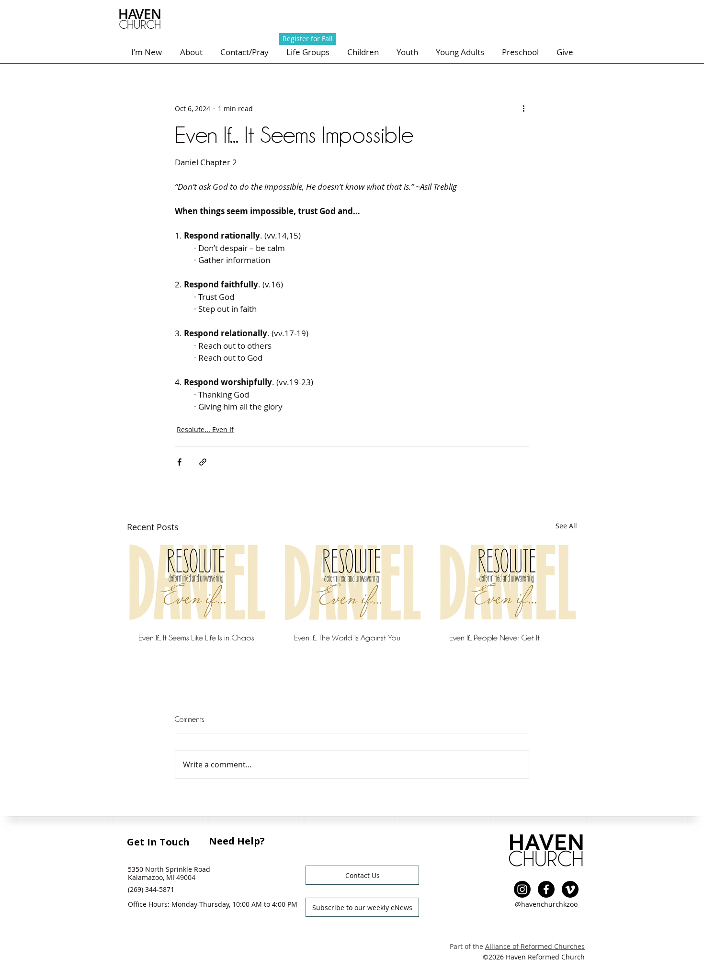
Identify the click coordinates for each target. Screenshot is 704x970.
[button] (244, 52)
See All (566, 525)
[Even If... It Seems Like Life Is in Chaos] (196, 582)
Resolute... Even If (205, 429)
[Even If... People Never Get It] (507, 582)
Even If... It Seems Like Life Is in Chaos (196, 637)
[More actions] (523, 108)
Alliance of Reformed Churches (535, 946)
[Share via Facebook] (179, 462)
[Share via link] (202, 462)
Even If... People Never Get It (494, 637)
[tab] (158, 841)
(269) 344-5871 (151, 889)
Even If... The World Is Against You (347, 637)
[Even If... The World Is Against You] (352, 582)
